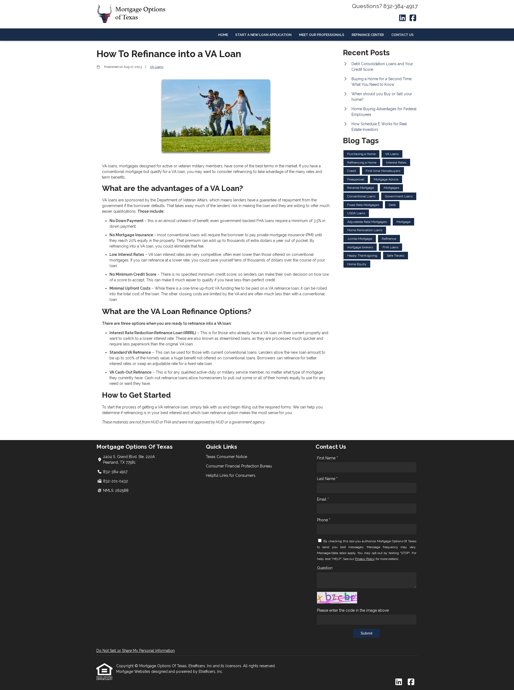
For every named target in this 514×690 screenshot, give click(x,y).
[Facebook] (413, 18)
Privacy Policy (365, 559)
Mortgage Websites (133, 671)
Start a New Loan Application (263, 35)
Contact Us (402, 35)
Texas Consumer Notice (226, 457)
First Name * (327, 458)
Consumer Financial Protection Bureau (239, 466)
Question (324, 568)
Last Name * (327, 479)
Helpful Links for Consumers (230, 475)
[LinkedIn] (402, 18)
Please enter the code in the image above (353, 610)
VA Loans (156, 67)
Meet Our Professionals (321, 35)
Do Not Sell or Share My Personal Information (135, 650)
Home (223, 35)
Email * (323, 499)
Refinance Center (368, 35)
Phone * (323, 520)
